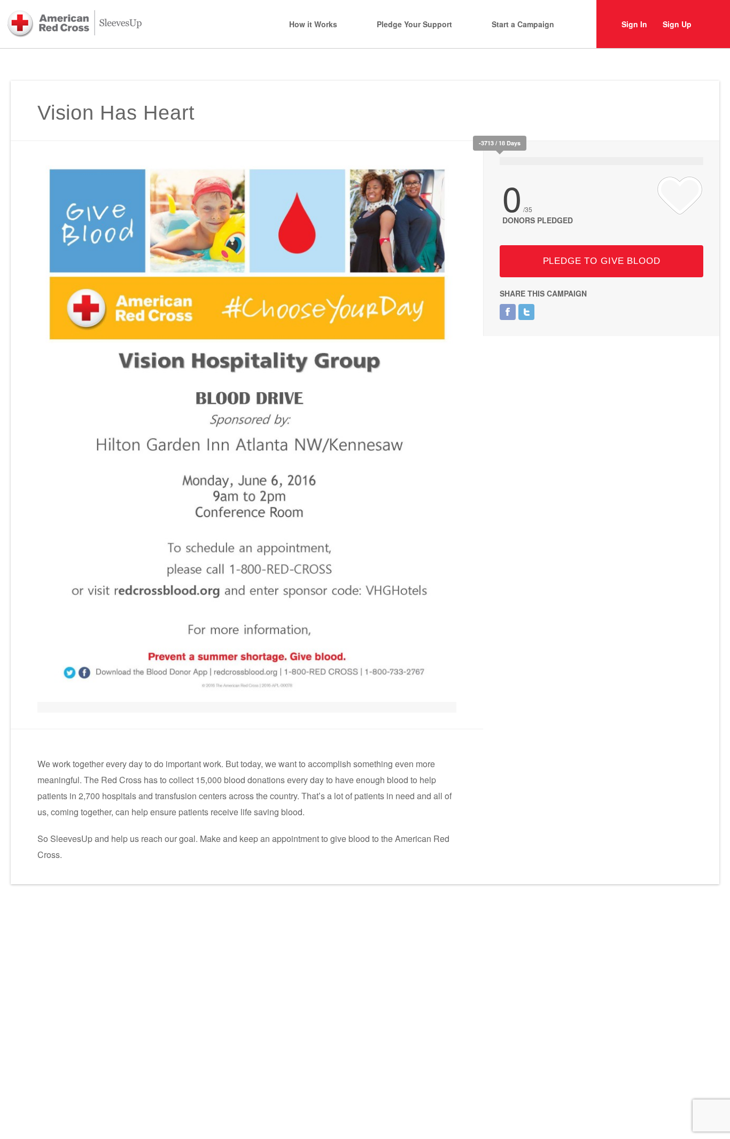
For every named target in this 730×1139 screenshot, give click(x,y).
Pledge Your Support (414, 24)
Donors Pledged (537, 220)
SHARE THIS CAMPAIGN (543, 293)
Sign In (634, 24)
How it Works (313, 24)
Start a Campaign (523, 24)
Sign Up (677, 24)
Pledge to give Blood (602, 261)
